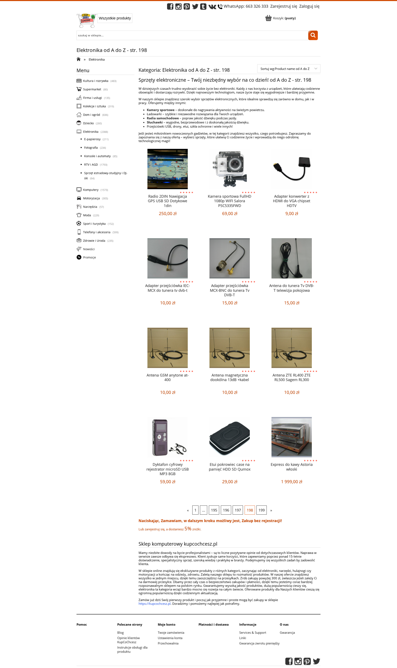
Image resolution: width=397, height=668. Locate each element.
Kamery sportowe (161, 110)
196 (226, 510)
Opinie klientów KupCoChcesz (128, 640)
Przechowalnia (168, 643)
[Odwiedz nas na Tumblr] (203, 7)
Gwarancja (287, 632)
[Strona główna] (87, 21)
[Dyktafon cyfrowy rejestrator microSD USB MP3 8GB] (167, 437)
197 (238, 510)
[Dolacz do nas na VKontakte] (212, 7)
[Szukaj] (313, 35)
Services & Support (252, 632)
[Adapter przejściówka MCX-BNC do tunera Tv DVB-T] (229, 259)
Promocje (89, 257)
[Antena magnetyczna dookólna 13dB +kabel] (229, 348)
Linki (242, 638)
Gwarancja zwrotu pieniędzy (259, 643)
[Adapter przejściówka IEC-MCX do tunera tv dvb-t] (167, 259)
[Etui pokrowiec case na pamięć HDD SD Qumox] (229, 437)
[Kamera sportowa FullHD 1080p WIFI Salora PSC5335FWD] (229, 169)
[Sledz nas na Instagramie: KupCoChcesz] (178, 7)
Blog (120, 632)
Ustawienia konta (170, 638)
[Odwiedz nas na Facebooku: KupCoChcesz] (170, 7)
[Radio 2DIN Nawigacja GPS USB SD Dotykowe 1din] (167, 169)
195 (214, 510)
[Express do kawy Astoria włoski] (291, 437)
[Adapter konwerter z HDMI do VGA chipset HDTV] (291, 169)
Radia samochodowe (163, 118)
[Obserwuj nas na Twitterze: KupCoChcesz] (195, 7)
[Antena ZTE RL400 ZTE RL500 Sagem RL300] (291, 348)
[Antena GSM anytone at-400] (167, 348)
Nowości (89, 249)
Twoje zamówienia (171, 632)
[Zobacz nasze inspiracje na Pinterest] (187, 7)
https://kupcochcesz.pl (155, 603)
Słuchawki (155, 122)
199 (261, 510)
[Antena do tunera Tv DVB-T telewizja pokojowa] (291, 259)
